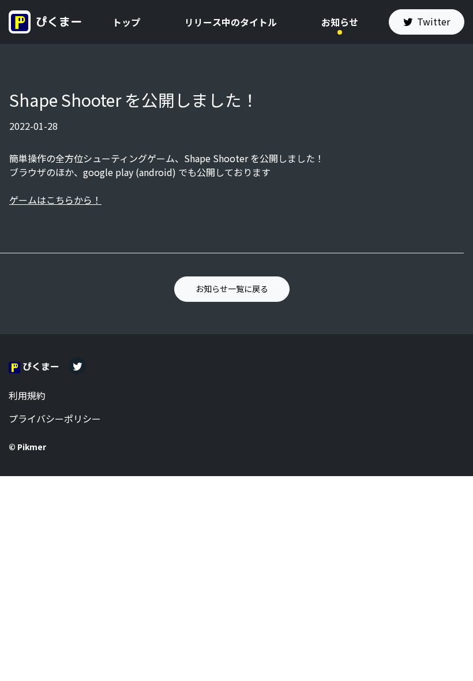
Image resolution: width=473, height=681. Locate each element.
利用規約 (27, 395)
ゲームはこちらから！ (55, 200)
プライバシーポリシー (55, 418)
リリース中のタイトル (231, 22)
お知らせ (339, 22)
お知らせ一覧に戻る (232, 288)
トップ (126, 22)
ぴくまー (57, 21)
